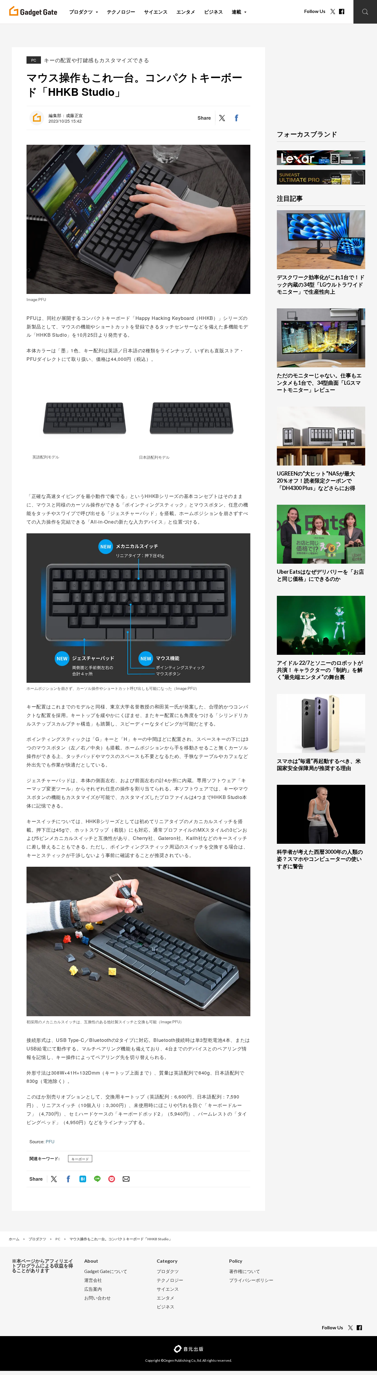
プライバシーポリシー (251, 1280)
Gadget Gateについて (105, 1271)
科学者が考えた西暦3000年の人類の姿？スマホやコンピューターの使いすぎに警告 (320, 858)
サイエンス (168, 1289)
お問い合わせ (97, 1298)
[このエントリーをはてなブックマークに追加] (82, 1179)
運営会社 (93, 1280)
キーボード (80, 1158)
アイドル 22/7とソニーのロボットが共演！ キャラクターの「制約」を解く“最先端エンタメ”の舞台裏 (320, 669)
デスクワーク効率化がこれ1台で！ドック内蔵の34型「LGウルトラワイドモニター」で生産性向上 (321, 284)
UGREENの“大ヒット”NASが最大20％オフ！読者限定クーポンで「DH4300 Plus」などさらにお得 (316, 480)
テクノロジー (170, 1280)
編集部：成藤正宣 (66, 115)
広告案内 (93, 1289)
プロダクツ (168, 1271)
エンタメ (165, 1298)
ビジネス (165, 1307)
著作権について (244, 1271)
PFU (50, 1141)
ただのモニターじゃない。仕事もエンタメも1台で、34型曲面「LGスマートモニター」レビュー (319, 382)
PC (33, 60)
